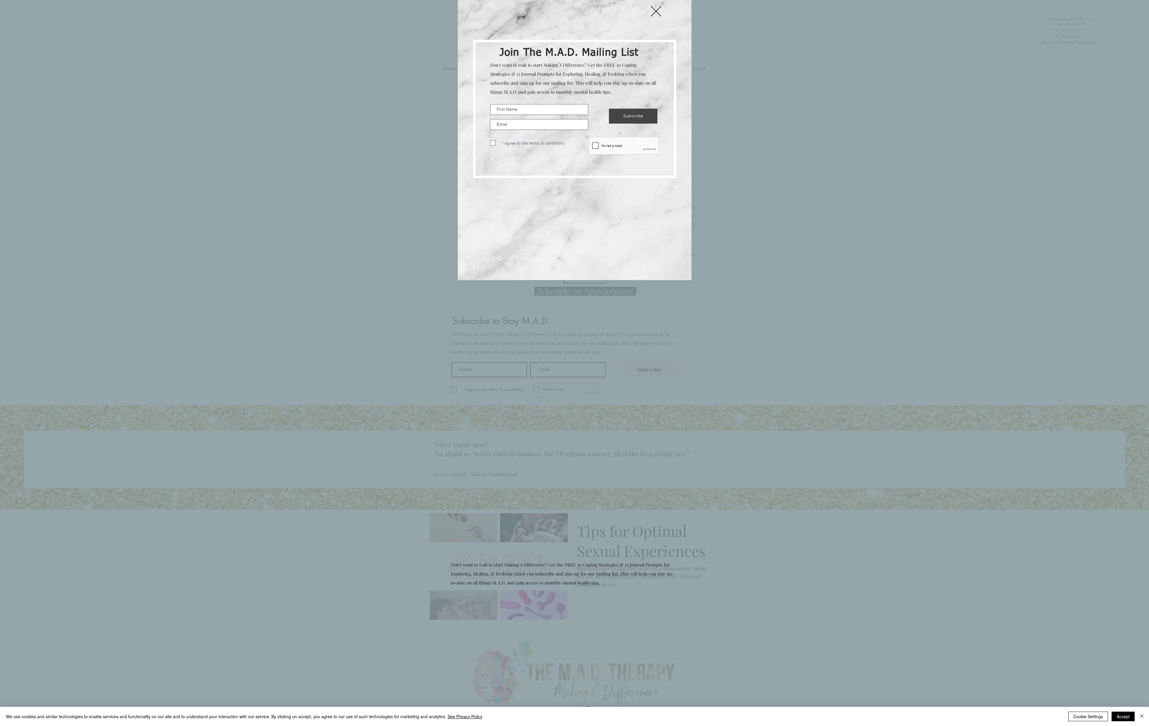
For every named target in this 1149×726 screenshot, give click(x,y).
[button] (656, 11)
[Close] (1141, 716)
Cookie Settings (1088, 716)
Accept (1123, 716)
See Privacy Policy (465, 716)
